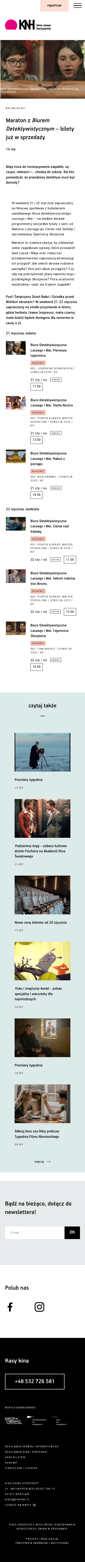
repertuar (54, 5)
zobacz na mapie (18, 1505)
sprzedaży (40, 1452)
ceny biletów (15, 1457)
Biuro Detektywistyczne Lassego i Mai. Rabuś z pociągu (49, 458)
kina (25, 1452)
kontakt (11, 1463)
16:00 (37, 495)
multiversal (60, 1543)
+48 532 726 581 (35, 1382)
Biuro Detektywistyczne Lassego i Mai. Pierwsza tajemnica (49, 350)
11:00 (37, 386)
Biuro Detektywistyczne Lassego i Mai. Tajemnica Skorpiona (49, 630)
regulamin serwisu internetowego (32, 1446)
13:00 (37, 440)
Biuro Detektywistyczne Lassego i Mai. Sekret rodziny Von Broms (53, 578)
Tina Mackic (46, 649)
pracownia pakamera (31, 1543)
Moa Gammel (47, 477)
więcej (39, 1162)
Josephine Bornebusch (55, 368)
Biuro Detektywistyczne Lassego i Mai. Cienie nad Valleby (50, 526)
